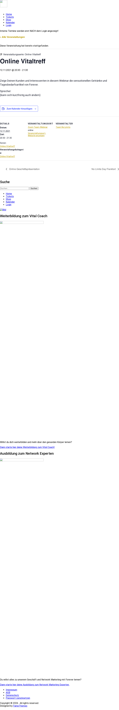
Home (9, 14)
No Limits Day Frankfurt (104, 169)
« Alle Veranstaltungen (12, 37)
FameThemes (20, 705)
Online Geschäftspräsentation (24, 169)
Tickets (10, 17)
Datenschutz (12, 695)
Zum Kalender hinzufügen (19, 108)
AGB (8, 692)
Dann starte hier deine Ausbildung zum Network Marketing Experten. (34, 684)
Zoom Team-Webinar (38, 127)
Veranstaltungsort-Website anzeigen (37, 134)
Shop (8, 19)
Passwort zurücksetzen (18, 698)
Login (8, 25)
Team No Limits (63, 127)
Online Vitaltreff (7, 146)
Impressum (11, 689)
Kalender (10, 22)
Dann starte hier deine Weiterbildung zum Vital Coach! (27, 447)
